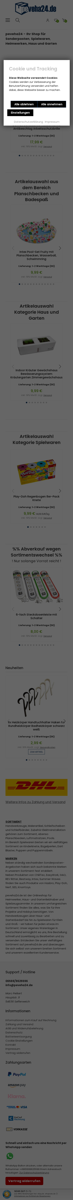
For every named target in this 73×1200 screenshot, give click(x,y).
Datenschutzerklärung (28, 122)
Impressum (52, 122)
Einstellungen (20, 113)
